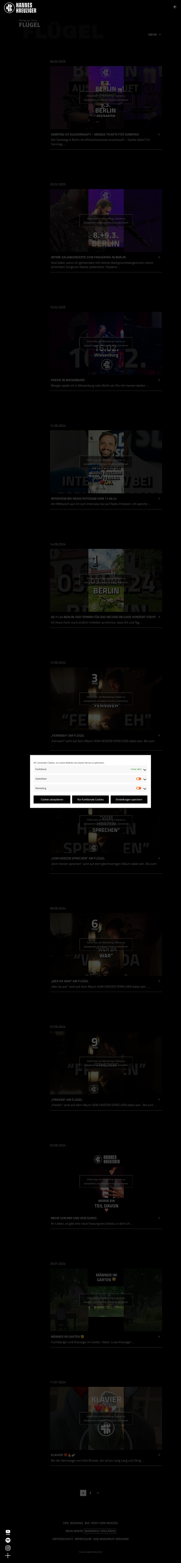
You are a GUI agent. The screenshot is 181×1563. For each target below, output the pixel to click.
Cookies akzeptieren (52, 799)
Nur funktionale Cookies (90, 799)
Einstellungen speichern (129, 799)
